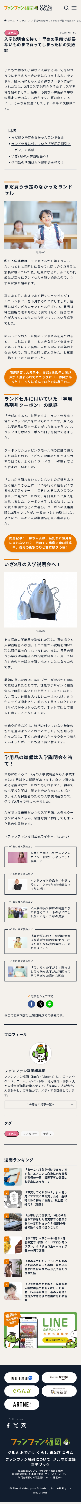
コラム (11, 32)
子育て (47, 1133)
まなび (55, 1453)
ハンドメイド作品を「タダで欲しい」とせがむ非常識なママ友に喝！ (50, 884)
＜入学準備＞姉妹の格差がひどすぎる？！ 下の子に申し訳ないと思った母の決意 (50, 912)
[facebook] (8, 1426)
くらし (42, 1453)
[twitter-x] (16, 1426)
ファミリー (30, 1133)
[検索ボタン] (66, 8)
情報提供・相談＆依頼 (51, 1470)
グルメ (13, 1453)
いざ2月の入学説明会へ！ (30, 156)
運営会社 (58, 1477)
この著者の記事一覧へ (40, 1104)
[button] (31, 1004)
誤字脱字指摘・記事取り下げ (27, 1474)
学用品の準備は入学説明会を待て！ (37, 162)
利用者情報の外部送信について (35, 1477)
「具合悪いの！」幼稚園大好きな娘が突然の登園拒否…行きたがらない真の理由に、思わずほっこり (50, 942)
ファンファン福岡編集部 (24, 1071)
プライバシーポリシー (57, 1474)
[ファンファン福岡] (21, 8)
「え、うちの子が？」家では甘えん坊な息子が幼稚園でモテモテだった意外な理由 (50, 971)
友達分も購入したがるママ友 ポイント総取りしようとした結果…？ (52, 857)
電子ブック (40, 1465)
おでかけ (27, 1453)
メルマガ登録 (64, 1459)
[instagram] (23, 1426)
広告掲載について (27, 1470)
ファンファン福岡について (27, 1459)
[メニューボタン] (74, 8)
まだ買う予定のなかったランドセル (37, 137)
